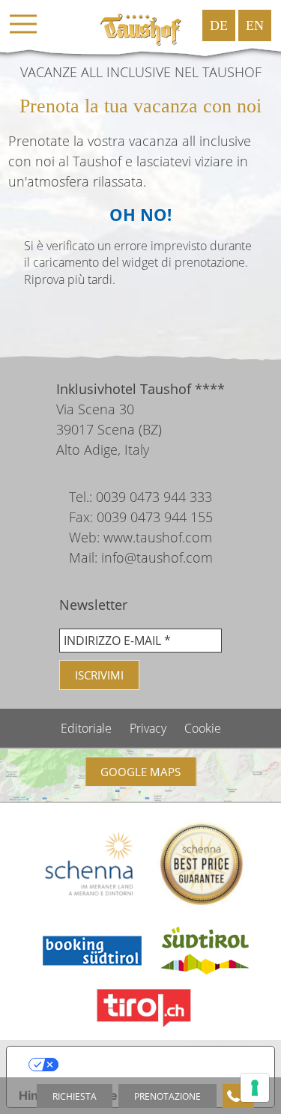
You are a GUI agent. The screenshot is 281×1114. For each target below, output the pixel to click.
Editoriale (88, 728)
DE (219, 25)
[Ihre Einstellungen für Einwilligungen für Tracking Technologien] (255, 1088)
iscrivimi (99, 675)
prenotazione (167, 1096)
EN (255, 25)
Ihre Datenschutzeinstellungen (156, 1064)
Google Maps (140, 771)
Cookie (202, 728)
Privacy (149, 728)
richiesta (74, 1096)
